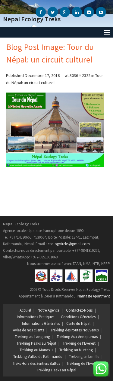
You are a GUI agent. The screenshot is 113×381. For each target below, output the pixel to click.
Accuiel (25, 310)
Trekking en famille (84, 356)
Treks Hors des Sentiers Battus (36, 363)
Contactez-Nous (79, 310)
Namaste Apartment (93, 296)
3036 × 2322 (80, 75)
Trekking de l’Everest (79, 343)
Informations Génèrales (41, 323)
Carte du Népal (78, 323)
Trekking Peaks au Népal (36, 343)
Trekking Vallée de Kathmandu (37, 356)
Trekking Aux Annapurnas (77, 336)
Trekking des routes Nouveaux (75, 330)
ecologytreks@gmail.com (69, 243)
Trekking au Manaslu (36, 349)
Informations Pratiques (35, 316)
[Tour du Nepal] (55, 130)
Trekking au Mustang (76, 349)
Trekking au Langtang (32, 336)
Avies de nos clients (28, 330)
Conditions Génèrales (78, 316)
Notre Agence (48, 310)
